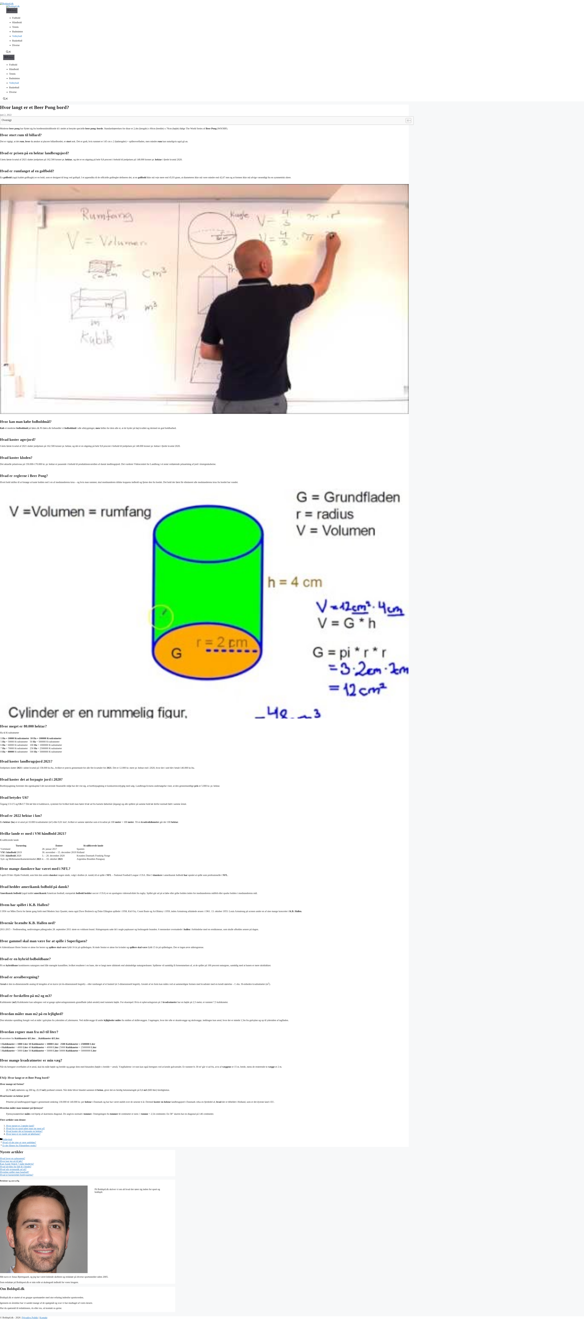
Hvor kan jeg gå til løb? (11, 1161)
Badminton (17, 31)
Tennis (15, 27)
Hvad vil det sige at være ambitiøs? (19, 1142)
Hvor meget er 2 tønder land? (20, 1125)
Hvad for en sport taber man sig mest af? (25, 1128)
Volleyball (17, 36)
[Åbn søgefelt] (8, 52)
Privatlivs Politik (30, 1317)
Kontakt (43, 1317)
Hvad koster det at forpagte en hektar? (24, 1131)
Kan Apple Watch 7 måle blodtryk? (17, 1164)
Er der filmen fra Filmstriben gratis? (19, 1145)
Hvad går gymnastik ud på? (13, 1169)
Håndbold (17, 22)
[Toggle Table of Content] (406, 120)
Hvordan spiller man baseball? (14, 1172)
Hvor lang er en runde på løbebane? (23, 1134)
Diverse (16, 45)
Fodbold (16, 18)
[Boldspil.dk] (13, 6)
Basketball (17, 40)
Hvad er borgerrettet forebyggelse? (16, 1175)
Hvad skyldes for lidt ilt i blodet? (15, 1166)
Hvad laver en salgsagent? (12, 1158)
